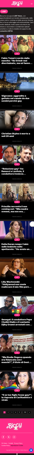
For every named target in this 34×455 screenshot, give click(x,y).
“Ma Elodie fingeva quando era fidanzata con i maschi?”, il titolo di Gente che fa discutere (16, 360)
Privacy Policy (18, 443)
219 (25, 412)
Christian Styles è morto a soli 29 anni (15, 134)
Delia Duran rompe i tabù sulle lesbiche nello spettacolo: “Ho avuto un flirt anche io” (15, 246)
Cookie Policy (5, 445)
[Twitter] (7, 436)
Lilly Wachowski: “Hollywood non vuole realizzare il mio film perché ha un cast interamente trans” (16, 284)
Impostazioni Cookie (17, 445)
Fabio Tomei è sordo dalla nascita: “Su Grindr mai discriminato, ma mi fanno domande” (15, 60)
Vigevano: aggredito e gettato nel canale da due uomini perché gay (15, 98)
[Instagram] (13, 436)
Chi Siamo (4, 443)
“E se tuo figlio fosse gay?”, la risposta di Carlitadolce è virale (16, 397)
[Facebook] (2, 436)
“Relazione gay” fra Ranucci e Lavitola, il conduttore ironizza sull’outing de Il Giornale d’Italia (14, 171)
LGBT (17, 53)
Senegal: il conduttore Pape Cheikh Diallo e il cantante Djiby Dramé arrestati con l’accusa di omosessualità (16, 322)
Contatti (10, 443)
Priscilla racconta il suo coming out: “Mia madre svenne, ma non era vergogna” (14, 209)
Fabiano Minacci (17, 68)
